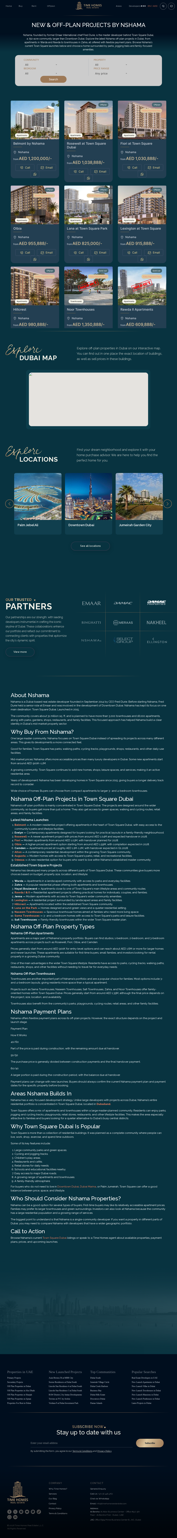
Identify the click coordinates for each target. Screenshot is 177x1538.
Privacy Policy (55, 1508)
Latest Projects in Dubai (141, 1403)
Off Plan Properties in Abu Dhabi (21, 1390)
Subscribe (150, 1443)
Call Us (93, 1494)
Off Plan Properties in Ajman (19, 1399)
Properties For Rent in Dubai (19, 1403)
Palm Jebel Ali (28, 525)
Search (53, 79)
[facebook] (9, 1512)
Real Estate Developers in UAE (144, 1378)
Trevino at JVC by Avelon (59, 1399)
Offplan (51, 6)
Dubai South (95, 1378)
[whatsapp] (33, 1512)
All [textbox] (26, 64)
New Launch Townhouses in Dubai (146, 1390)
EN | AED (152, 6)
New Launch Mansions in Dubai (145, 1395)
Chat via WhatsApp (99, 1498)
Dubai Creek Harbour (99, 1386)
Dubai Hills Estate (97, 1395)
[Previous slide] (9, 503)
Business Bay (95, 1390)
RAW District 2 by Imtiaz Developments (65, 1395)
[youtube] (27, 1512)
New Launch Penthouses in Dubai (146, 1399)
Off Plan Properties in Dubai (19, 1386)
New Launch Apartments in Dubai (146, 1382)
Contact (52, 1503)
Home (9, 6)
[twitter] (15, 1512)
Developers (135, 6)
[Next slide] (167, 503)
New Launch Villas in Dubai (143, 1386)
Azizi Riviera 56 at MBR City (61, 1378)
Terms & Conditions (58, 1513)
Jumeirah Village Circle (99, 1382)
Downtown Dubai (81, 525)
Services (53, 1494)
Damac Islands (96, 1403)
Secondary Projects (15, 1382)
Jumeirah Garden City (135, 525)
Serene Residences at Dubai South (63, 1382)
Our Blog (53, 1498)
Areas (119, 6)
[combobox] (41, 64)
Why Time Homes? (58, 1489)
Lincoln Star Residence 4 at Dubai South (65, 1386)
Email (49, 167)
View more (20, 651)
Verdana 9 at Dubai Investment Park (63, 1403)
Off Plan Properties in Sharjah (19, 1395)
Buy (21, 6)
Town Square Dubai (54, 1237)
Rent (34, 6)
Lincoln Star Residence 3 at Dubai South (65, 1390)
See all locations (90, 545)
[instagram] (21, 1512)
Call (27, 167)
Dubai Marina (88, 1186)
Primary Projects (14, 1378)
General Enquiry (98, 1489)
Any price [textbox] (101, 73)
